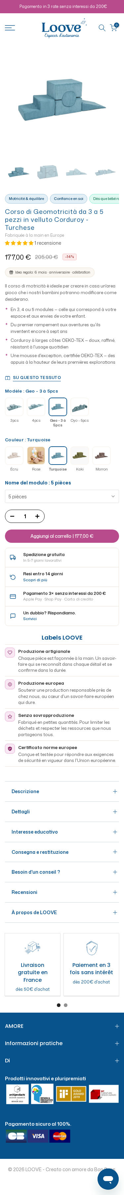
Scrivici (30, 618)
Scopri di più (35, 580)
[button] (19, 243)
